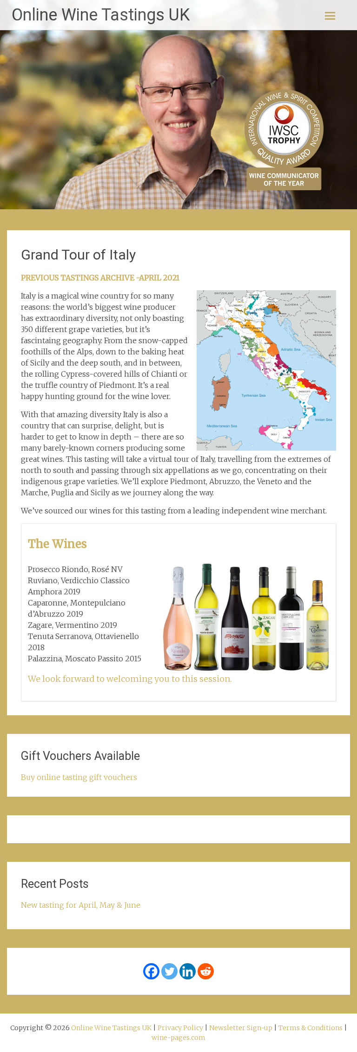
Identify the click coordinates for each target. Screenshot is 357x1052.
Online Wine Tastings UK (101, 15)
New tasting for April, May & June (80, 905)
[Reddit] (206, 971)
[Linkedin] (187, 971)
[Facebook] (151, 971)
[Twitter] (169, 971)
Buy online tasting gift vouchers (79, 777)
